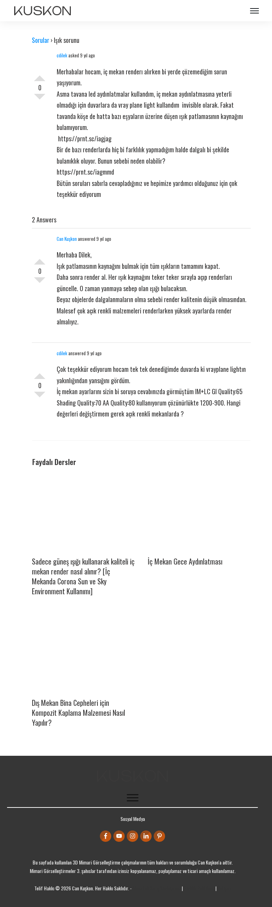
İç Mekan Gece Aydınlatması (185, 561)
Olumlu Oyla (39, 75)
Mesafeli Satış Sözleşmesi (157, 888)
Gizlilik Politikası (199, 888)
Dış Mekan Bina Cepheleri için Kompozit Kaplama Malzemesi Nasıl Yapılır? (78, 712)
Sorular (40, 40)
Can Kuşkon (67, 238)
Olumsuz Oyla (39, 99)
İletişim (224, 888)
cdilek (62, 55)
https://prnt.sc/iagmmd (85, 171)
